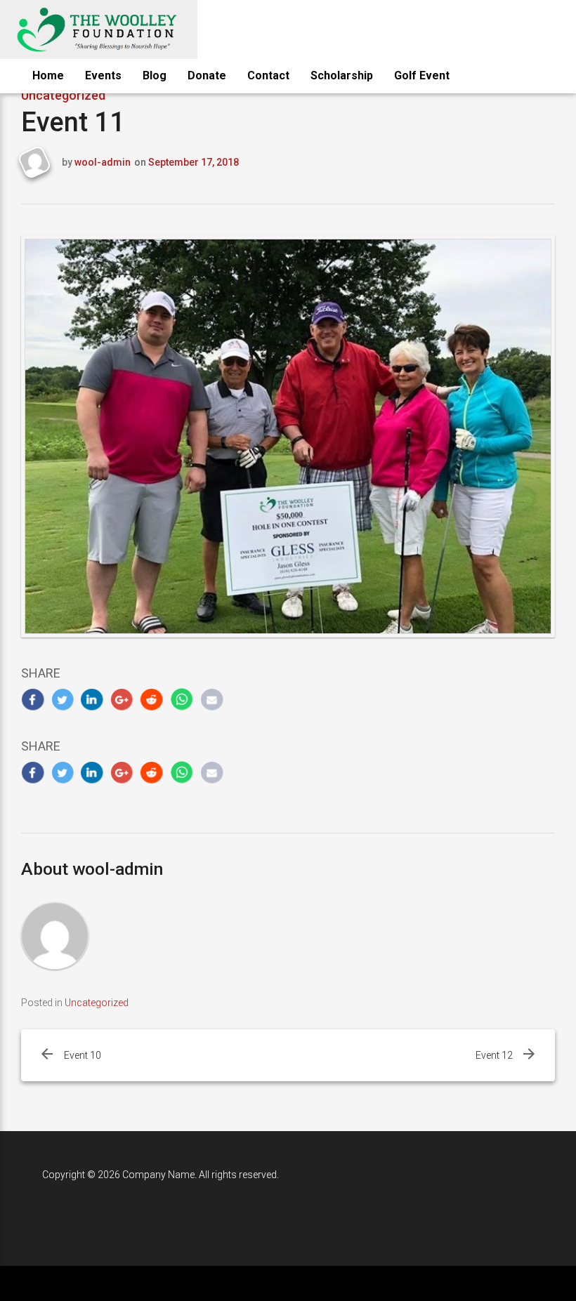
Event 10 (82, 1055)
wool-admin (102, 162)
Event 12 (494, 1055)
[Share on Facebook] (32, 699)
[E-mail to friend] (211, 699)
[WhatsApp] (182, 699)
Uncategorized (97, 1002)
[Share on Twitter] (62, 699)
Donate (207, 75)
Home (48, 75)
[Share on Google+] (122, 699)
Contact (268, 75)
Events (103, 75)
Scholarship (341, 75)
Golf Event (422, 75)
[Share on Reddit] (152, 699)
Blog (154, 75)
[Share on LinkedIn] (92, 699)
